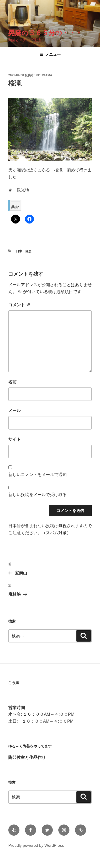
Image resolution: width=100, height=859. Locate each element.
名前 (12, 381)
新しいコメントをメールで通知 (37, 474)
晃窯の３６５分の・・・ (45, 32)
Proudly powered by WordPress (36, 845)
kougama (44, 75)
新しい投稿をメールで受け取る (37, 494)
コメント (19, 304)
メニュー (53, 54)
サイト (14, 439)
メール (14, 410)
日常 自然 (23, 251)
